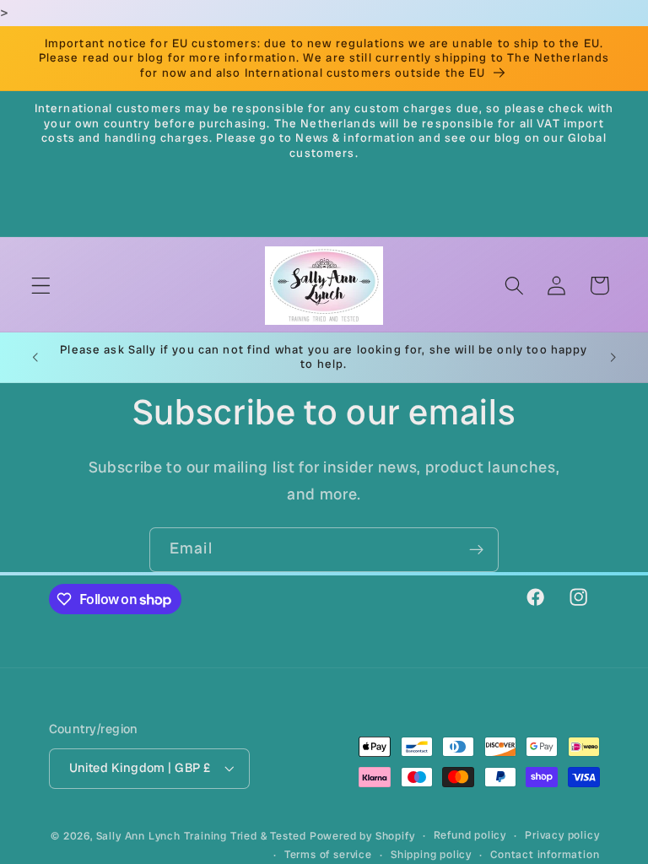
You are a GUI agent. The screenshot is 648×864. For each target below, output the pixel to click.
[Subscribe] (476, 550)
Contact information (544, 854)
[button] (40, 285)
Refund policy (470, 835)
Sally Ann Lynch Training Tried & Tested (203, 836)
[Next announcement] (612, 356)
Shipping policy (431, 854)
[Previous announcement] (35, 356)
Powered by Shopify (362, 836)
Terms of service (328, 854)
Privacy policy (562, 835)
